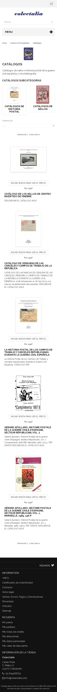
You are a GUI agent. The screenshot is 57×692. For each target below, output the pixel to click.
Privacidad (7, 601)
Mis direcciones (10, 636)
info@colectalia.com (16, 678)
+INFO (5, 578)
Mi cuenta (7, 622)
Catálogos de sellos (42, 107)
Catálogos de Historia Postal (14, 109)
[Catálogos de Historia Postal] (14, 95)
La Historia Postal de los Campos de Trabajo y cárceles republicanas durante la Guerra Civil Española (28, 352)
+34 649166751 (13, 673)
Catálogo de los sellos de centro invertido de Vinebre (27, 195)
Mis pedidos (8, 627)
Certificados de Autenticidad (17, 582)
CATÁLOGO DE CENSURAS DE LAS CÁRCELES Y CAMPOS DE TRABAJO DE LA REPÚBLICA (28, 266)
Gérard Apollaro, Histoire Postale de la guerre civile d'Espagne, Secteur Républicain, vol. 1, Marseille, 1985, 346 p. (27, 512)
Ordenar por (7, 121)
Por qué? (28, 188)
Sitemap (6, 610)
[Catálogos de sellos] (42, 95)
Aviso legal (8, 592)
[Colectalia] (28, 13)
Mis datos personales (13, 641)
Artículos (7, 606)
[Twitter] (53, 565)
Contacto (7, 587)
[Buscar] (52, 21)
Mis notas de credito (13, 631)
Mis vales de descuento (15, 645)
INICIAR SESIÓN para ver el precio (28, 183)
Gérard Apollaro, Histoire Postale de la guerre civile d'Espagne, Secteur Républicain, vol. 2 (27, 430)
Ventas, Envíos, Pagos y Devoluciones (22, 596)
